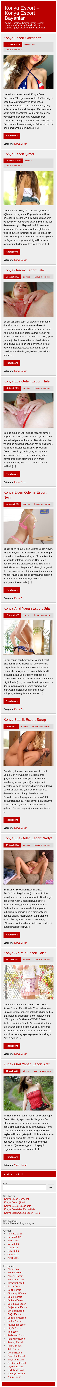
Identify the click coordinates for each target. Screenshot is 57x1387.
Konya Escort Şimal (19, 154)
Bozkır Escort (14, 1286)
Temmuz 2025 (14, 1233)
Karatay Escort (15, 1342)
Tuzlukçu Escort (15, 1370)
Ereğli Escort (14, 1314)
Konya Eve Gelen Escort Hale (27, 381)
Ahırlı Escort (13, 1269)
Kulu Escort (13, 1349)
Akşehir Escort (15, 1276)
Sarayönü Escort (16, 1356)
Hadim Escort (14, 1321)
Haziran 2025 (14, 1237)
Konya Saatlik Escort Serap (25, 720)
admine (28, 161)
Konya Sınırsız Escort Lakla (25, 953)
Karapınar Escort (16, 1339)
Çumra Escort (14, 1297)
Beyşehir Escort (15, 1283)
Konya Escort (20, 144)
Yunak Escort (20, 1165)
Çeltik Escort (14, 1290)
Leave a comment (14, 50)
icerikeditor (29, 45)
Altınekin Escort (15, 1279)
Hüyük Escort (14, 1328)
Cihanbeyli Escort (16, 1293)
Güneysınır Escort (16, 1318)
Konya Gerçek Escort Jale (24, 270)
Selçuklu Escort (15, 1359)
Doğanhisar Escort (17, 1307)
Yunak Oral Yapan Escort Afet (27, 1064)
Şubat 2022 (13, 1251)
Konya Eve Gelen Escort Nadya (28, 838)
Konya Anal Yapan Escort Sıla (27, 608)
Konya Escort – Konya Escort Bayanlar (22, 13)
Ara (5, 1183)
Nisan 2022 (13, 1244)
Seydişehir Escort (16, 1363)
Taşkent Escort (15, 1366)
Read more (12, 135)
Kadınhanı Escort (16, 1335)
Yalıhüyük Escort (16, 1373)
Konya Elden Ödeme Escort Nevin (22, 1213)
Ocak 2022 (13, 1254)
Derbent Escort (15, 1300)
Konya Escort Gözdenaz (22, 38)
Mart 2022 (12, 1247)
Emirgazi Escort (15, 1311)
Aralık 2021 (13, 1258)
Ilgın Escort (13, 1332)
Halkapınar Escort (16, 1325)
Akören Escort (14, 1272)
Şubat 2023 (13, 1240)
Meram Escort (14, 1352)
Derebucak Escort (16, 1304)
